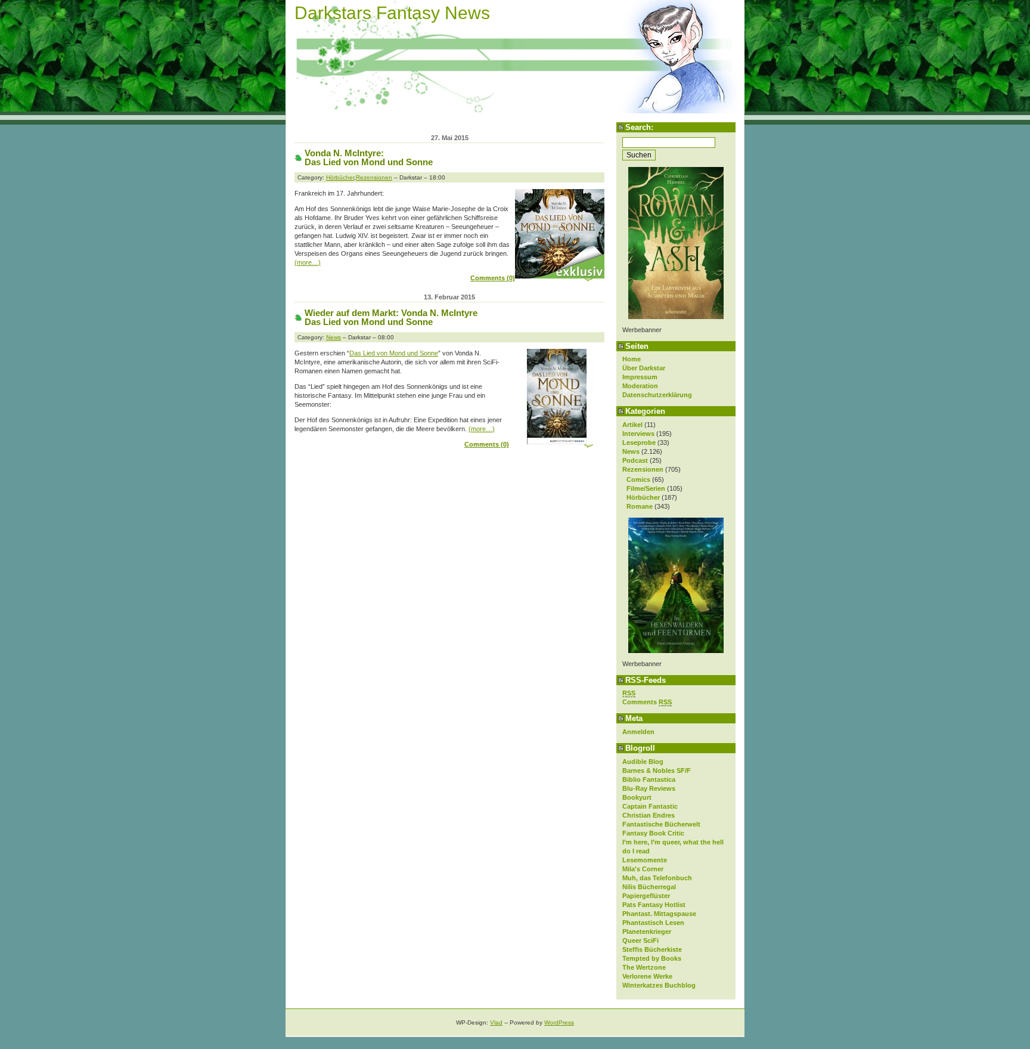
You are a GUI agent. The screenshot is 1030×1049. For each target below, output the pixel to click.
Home (631, 359)
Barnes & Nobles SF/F (656, 770)
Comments (647, 701)
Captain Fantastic (650, 806)
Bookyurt (636, 797)
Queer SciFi (640, 940)
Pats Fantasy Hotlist (653, 904)
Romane (639, 506)
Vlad (496, 1022)
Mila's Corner (642, 868)
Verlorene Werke (647, 976)
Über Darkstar (643, 368)
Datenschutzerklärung (657, 394)
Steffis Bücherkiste (652, 949)
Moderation (640, 385)
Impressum (639, 376)
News (631, 451)
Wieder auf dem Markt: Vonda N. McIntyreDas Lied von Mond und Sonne (391, 317)
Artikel (632, 424)
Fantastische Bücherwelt (661, 824)
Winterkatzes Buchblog (659, 985)
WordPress (559, 1022)
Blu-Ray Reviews (648, 788)
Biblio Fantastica (648, 779)
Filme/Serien (645, 488)
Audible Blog (642, 761)
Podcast (635, 460)
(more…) (307, 262)
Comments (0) (492, 277)
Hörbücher (643, 497)
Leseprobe (639, 442)
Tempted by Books (651, 958)
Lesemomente (644, 860)
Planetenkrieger (646, 931)
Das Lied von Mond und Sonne (393, 353)
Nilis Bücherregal (649, 886)
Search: (639, 127)
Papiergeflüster (646, 895)
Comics (638, 479)
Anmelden (638, 731)
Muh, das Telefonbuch (657, 877)
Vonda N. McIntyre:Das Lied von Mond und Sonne (369, 157)
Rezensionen (642, 469)
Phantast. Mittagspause (659, 913)
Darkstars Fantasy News (392, 13)
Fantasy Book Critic (653, 833)
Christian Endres (648, 815)
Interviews (638, 433)
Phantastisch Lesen (653, 922)
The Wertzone (644, 967)
